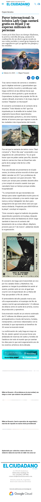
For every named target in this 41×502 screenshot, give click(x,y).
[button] (2, 3)
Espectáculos (7, 12)
